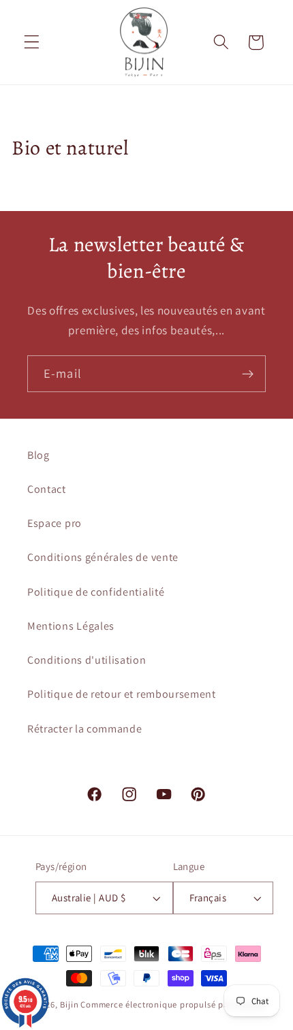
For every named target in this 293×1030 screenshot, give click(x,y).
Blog (38, 455)
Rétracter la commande (84, 729)
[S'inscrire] (247, 373)
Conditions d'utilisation (86, 660)
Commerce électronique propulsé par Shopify (173, 1004)
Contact (46, 489)
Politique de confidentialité (95, 592)
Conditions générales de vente (103, 557)
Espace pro (54, 523)
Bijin (69, 1004)
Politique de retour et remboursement (121, 694)
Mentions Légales (70, 626)
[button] (31, 42)
